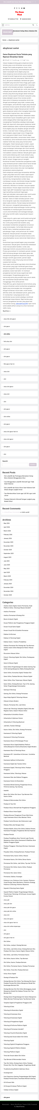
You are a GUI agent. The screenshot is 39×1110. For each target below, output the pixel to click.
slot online (7, 416)
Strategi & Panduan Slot (11, 977)
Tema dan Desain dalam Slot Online (14, 1055)
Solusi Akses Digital (10, 973)
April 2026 (7, 527)
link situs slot (8, 341)
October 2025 (8, 550)
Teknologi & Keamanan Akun (12, 1014)
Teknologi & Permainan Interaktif (13, 1029)
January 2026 (8, 538)
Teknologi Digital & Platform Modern (15, 1048)
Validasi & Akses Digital (11, 1090)
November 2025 (8, 546)
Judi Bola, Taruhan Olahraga (12, 726)
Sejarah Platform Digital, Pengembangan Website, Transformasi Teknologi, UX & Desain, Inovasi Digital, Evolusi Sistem (20, 894)
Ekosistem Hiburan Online (12, 653)
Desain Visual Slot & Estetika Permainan (16, 630)
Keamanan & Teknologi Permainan (14, 737)
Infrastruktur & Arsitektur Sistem (13, 714)
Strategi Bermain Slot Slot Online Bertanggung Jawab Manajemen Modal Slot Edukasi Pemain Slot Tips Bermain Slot (20, 991)
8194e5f (6, 60)
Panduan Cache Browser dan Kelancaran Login (18, 821)
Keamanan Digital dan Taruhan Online (15, 764)
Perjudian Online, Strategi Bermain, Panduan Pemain (19, 852)
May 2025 (7, 568)
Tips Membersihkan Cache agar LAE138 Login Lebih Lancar (17, 2)
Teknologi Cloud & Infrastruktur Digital (15, 1033)
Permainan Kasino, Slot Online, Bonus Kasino (17, 859)
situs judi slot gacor (10, 907)
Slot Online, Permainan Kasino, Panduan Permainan (19, 966)
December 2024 (8, 587)
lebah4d (6, 790)
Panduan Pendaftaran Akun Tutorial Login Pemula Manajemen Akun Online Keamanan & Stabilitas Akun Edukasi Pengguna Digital (20, 840)
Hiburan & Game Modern (11, 701)
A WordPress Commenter (12, 512)
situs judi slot (8, 903)
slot (5, 379)
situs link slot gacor (10, 319)
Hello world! (25, 512)
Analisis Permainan (9, 611)
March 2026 (7, 531)
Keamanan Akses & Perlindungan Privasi (16, 741)
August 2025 (7, 557)
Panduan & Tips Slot (10, 804)
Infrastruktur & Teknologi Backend (14, 722)
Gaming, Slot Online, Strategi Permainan (16, 693)
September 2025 (9, 553)
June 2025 (7, 565)
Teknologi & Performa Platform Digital (15, 1025)
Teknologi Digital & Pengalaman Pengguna (16, 1044)
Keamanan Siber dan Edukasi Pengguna (15, 777)
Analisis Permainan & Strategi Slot (14, 615)
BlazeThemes (20, 1106)
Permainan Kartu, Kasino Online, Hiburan (16, 856)
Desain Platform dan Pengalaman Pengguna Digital (19, 623)
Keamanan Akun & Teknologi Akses (14, 750)
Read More (6, 311)
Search (5, 461)
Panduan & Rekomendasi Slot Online (15, 800)
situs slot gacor (8, 386)
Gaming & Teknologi (10, 690)
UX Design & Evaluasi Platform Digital (15, 1086)
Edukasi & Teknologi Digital (12, 638)
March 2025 (7, 576)
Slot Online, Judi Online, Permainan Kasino (16, 955)
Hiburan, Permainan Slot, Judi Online (15, 705)
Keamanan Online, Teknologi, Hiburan (15, 773)
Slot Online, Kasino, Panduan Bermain (15, 962)
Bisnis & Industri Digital (11, 619)
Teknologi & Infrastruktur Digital (13, 1010)
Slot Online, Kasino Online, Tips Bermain (16, 958)
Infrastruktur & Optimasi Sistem (13, 718)
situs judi (6, 900)
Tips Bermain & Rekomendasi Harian (15, 1059)
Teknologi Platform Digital (12, 1052)
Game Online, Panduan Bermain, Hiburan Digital (18, 676)
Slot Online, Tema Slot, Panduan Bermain (16, 970)
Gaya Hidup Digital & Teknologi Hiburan (15, 697)
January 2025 (8, 584)
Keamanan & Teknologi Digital (13, 733)
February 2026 (8, 534)
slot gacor (7, 326)
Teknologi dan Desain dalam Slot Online (16, 1037)
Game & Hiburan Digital (11, 663)
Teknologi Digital (9, 1040)
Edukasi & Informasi (10, 634)
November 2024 (8, 591)
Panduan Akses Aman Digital (12, 811)
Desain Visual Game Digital (12, 627)
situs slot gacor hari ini (11, 431)
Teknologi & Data (9, 1006)
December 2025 (8, 542)
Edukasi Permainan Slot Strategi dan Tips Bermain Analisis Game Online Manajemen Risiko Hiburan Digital (19, 648)
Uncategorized (8, 1073)
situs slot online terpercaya (12, 926)
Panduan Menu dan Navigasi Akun (14, 825)
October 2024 (8, 595)
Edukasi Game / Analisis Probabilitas (15, 642)
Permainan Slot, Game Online (12, 873)
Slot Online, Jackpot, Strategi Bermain (15, 945)
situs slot (6, 371)
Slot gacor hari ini (9, 364)
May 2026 (7, 523)
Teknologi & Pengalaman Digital (13, 1021)
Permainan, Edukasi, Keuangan (13, 876)
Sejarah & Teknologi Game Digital (14, 888)
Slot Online (7, 941)
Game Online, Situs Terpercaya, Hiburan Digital (18, 680)
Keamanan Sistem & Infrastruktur (14, 781)
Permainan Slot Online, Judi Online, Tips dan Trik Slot (20, 863)
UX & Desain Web (9, 1082)
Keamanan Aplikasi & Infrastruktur (14, 760)
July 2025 (6, 561)
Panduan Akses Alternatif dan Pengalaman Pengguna (20, 808)
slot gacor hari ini (9, 937)
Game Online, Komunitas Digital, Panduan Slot (17, 672)
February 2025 (8, 580)
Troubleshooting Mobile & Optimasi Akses (16, 1069)
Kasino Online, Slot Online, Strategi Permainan (17, 729)
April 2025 (7, 572)
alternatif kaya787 (22, 303)
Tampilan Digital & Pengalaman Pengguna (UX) (18, 1003)
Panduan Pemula (9, 834)
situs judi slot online (10, 911)
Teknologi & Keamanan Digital (13, 1018)
